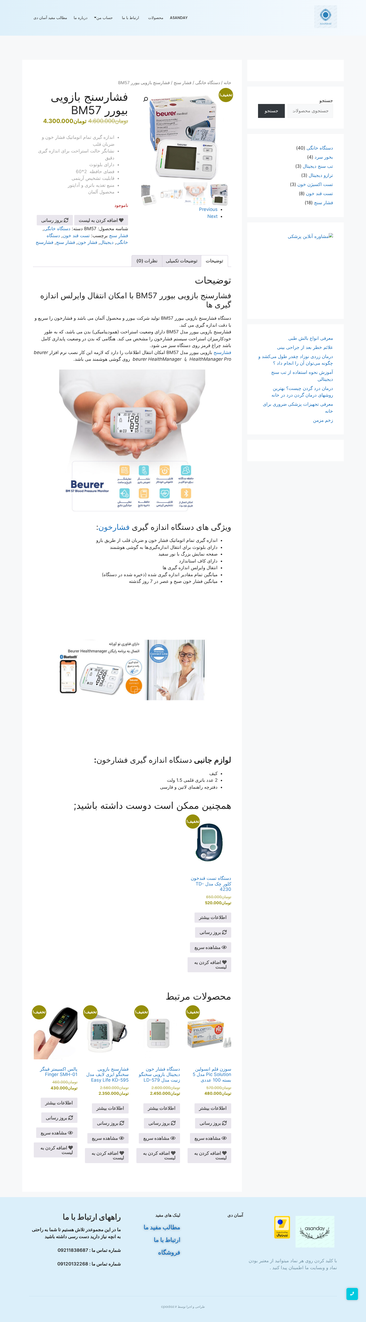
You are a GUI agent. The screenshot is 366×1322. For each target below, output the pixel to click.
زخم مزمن (323, 420)
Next (212, 216)
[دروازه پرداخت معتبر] (270, 1227)
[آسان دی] (315, 1231)
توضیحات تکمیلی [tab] (181, 260)
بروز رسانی (52, 220)
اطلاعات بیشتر (213, 917)
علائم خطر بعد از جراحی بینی (305, 347)
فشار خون (87, 242)
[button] (145, 99)
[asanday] (325, 16)
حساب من (104, 17)
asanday (179, 17)
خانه (227, 82)
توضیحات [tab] (214, 260)
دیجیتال (107, 242)
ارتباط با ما (130, 17)
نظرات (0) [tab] (147, 260)
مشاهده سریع (208, 947)
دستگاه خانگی (207, 82)
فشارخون (114, 527)
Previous (208, 209)
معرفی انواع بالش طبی (310, 338)
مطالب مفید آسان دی (50, 17)
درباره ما (80, 17)
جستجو (326, 100)
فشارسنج (44, 242)
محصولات (155, 17)
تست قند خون (76, 235)
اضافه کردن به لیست (99, 220)
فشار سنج (183, 82)
